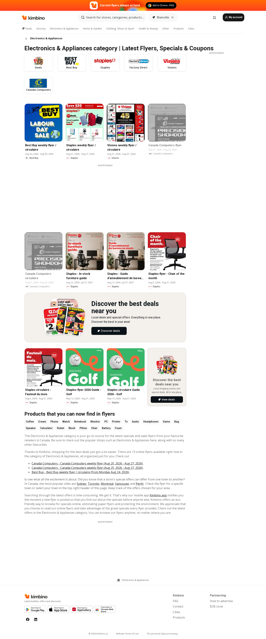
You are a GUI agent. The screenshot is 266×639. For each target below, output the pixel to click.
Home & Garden (92, 28)
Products (178, 28)
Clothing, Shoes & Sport (120, 28)
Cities (191, 28)
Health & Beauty (148, 28)
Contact (178, 606)
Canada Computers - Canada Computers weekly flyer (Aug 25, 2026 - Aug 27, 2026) (87, 463)
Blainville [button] (163, 17)
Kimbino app (158, 495)
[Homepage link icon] (118, 580)
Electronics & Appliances (64, 28)
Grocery (41, 28)
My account (235, 17)
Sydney (81, 484)
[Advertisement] (105, 548)
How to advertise (221, 601)
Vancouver (122, 484)
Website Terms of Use (127, 633)
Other (165, 28)
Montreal (107, 484)
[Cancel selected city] (172, 17)
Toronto (93, 484)
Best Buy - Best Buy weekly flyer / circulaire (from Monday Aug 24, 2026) (80, 472)
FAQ (175, 601)
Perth (139, 484)
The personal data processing (162, 633)
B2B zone (216, 606)
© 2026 (98, 633)
